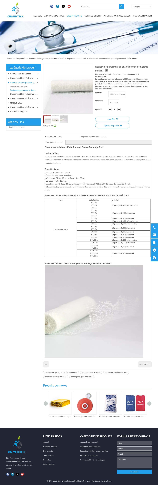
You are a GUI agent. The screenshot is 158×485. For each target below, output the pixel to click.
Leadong (107, 481)
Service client (48, 455)
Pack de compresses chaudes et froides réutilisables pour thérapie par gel (135, 416)
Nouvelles (47, 460)
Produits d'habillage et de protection (24, 83)
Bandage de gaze (52, 372)
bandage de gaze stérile (91, 372)
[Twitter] (63, 6)
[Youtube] (69, 6)
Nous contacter (49, 464)
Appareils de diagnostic (20, 74)
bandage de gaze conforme (81, 377)
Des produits (48, 451)
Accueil (46, 442)
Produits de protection (18, 87)
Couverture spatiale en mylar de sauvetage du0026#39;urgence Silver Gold (60, 416)
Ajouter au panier (111, 126)
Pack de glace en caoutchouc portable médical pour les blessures (85, 416)
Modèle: (48, 137)
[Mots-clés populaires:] (121, 6)
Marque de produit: (87, 137)
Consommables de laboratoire (23, 94)
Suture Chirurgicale (18, 112)
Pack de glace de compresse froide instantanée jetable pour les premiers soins (110, 416)
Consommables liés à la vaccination (24, 107)
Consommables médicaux (21, 78)
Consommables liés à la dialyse (24, 98)
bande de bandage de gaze (55, 377)
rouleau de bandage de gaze (116, 372)
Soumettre (134, 472)
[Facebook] (51, 6)
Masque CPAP (16, 103)
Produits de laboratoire (89, 455)
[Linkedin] (57, 6)
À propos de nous (50, 446)
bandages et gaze (70, 372)
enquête (111, 119)
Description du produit (54, 142)
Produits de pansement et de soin (23, 90)
